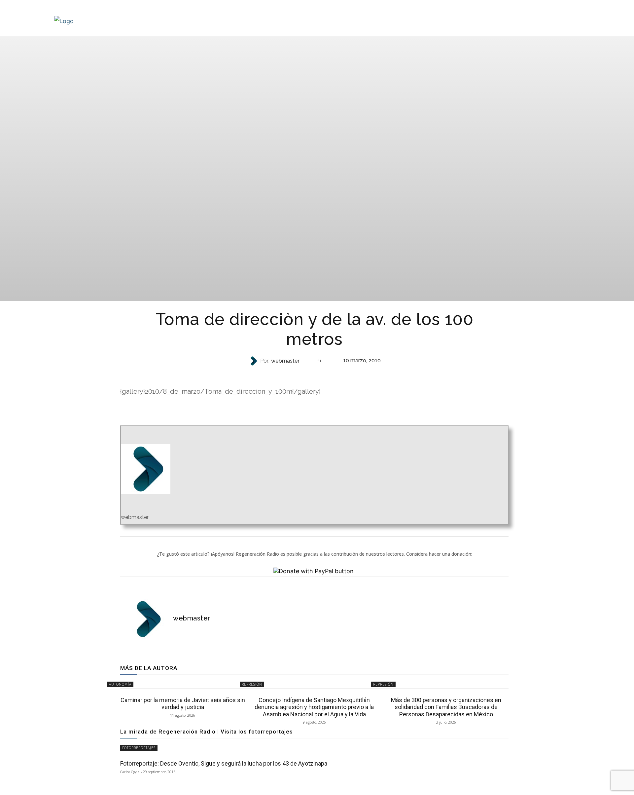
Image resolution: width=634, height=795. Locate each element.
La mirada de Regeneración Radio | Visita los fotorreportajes (206, 731)
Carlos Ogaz (129, 771)
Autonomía (120, 684)
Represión (313, 374)
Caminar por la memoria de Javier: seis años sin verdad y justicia (183, 703)
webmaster (285, 361)
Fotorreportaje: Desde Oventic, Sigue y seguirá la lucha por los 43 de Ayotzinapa (223, 763)
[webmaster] (254, 361)
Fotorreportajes (139, 747)
